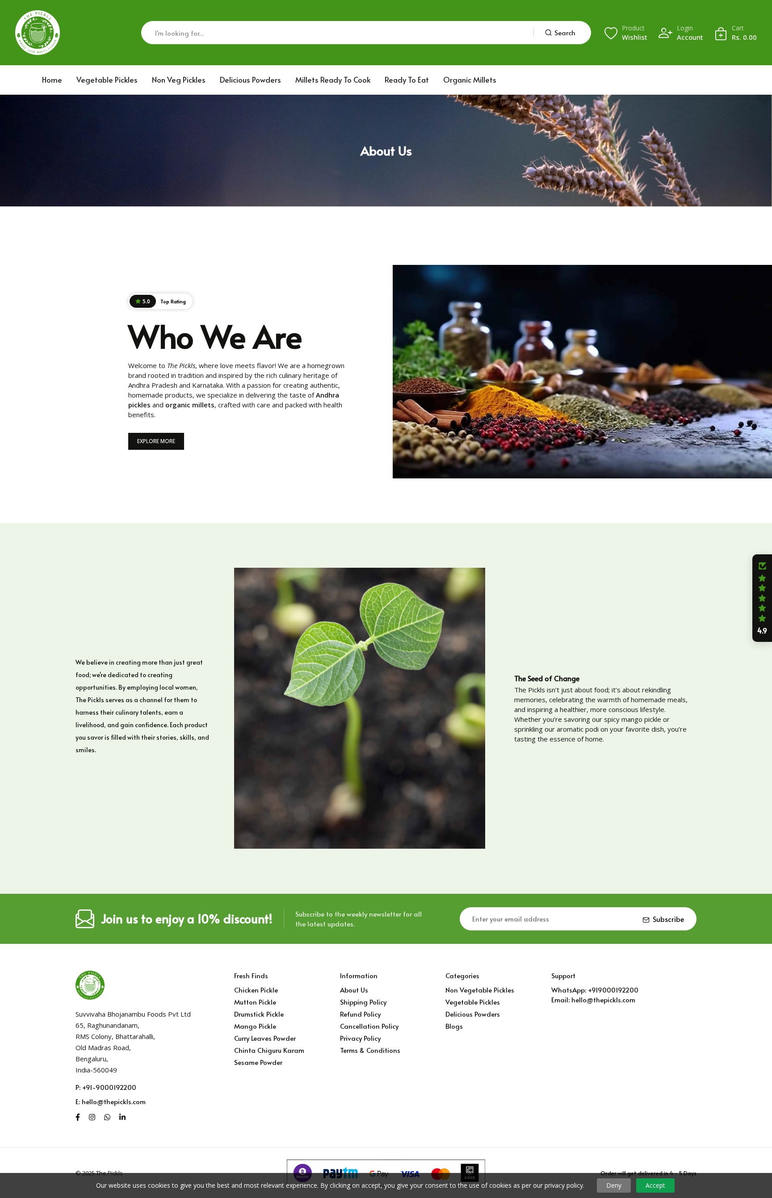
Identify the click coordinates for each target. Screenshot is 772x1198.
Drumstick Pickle (259, 1013)
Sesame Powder (258, 1062)
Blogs (454, 1025)
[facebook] (78, 1115)
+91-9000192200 (109, 1087)
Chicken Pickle (256, 989)
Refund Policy (360, 1013)
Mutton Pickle (255, 1001)
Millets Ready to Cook (332, 79)
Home (52, 79)
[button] (762, 598)
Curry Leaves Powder (265, 1038)
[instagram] (92, 1115)
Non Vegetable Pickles (479, 989)
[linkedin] (122, 1115)
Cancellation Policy (369, 1025)
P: (78, 1087)
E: (78, 1101)
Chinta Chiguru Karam (269, 1050)
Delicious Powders (250, 79)
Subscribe (668, 919)
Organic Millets (469, 79)
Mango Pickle (255, 1025)
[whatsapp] (107, 1115)
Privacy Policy (360, 1038)
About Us (354, 989)
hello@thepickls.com (114, 1101)
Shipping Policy (363, 1001)
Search (564, 32)
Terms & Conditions (370, 1050)
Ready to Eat (407, 79)
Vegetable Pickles (107, 79)
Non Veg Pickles (179, 79)
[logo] (37, 32)
